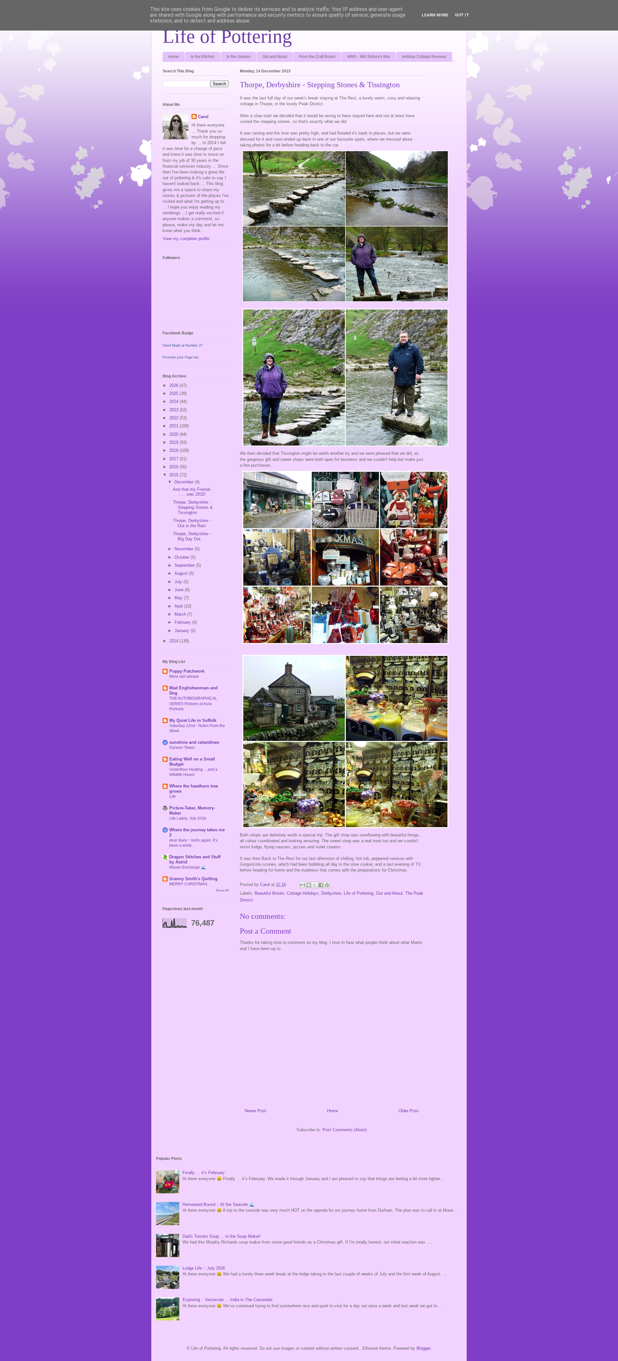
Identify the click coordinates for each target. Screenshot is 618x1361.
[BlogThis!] (308, 885)
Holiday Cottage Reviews (424, 56)
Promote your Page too (181, 357)
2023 (174, 409)
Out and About (274, 56)
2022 (174, 417)
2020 (174, 434)
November (184, 548)
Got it (462, 15)
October (182, 557)
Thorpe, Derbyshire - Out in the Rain (192, 523)
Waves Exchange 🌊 (187, 867)
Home (173, 56)
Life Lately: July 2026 (187, 818)
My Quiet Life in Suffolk (192, 720)
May (179, 597)
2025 (174, 393)
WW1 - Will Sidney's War (368, 56)
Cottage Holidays (303, 893)
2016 (174, 466)
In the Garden (238, 56)
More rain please (184, 676)
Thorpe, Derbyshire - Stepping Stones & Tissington (193, 507)
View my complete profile (186, 238)
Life (172, 796)
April (179, 606)
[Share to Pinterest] (327, 885)
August (181, 573)
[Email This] (302, 885)
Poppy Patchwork (186, 671)
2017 (174, 458)
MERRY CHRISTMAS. (188, 884)
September (185, 565)
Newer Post (255, 1110)
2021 (174, 426)
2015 (174, 474)
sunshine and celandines (194, 742)
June (179, 589)
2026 (174, 385)
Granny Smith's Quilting (193, 878)
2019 (174, 442)
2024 (174, 401)
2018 (174, 450)
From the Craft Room (317, 56)
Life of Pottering (227, 36)
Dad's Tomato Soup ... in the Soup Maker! (222, 1236)
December (184, 482)
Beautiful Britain (269, 893)
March (180, 614)
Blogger (423, 1348)
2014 (174, 641)
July (178, 581)
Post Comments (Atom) (345, 1129)
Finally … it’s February (204, 1172)
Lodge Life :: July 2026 (204, 1268)
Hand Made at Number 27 (183, 345)
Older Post (408, 1110)
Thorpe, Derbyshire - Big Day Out (192, 536)
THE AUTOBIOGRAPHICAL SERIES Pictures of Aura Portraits (193, 703)
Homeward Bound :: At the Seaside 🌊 (218, 1204)
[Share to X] (315, 885)
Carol (203, 116)
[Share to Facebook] (321, 885)
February (183, 622)
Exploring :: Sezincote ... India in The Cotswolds (228, 1299)
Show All (222, 890)
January (182, 630)
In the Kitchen (203, 56)
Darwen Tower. (182, 747)
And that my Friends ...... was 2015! (192, 492)
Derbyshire (331, 893)
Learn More (435, 15)
